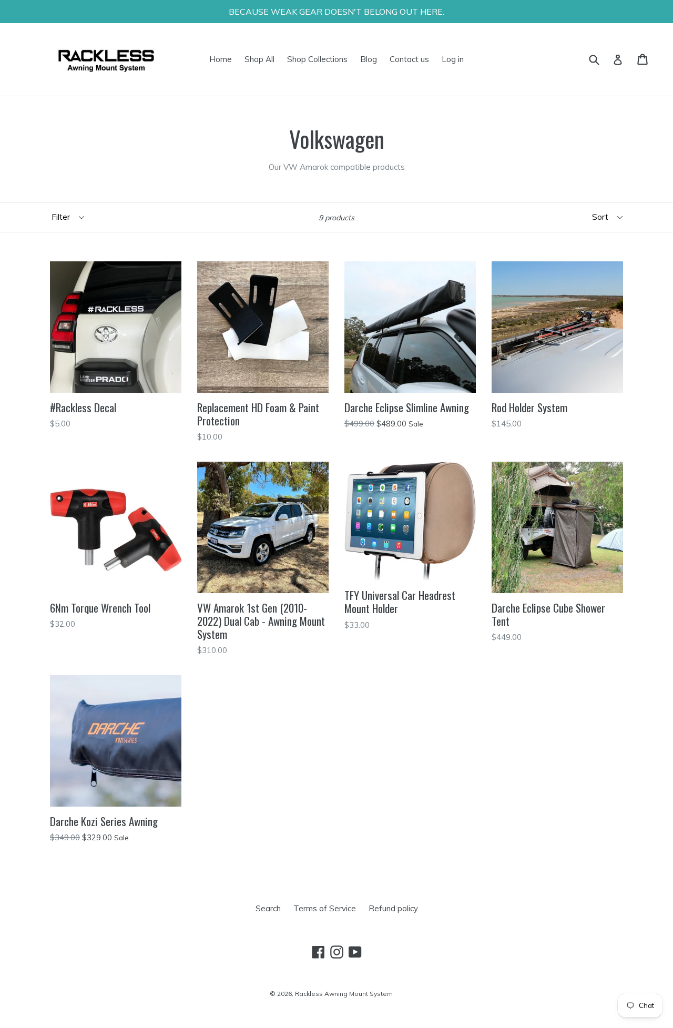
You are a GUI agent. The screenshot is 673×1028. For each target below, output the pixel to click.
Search (268, 908)
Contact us (409, 59)
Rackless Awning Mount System (344, 994)
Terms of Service (324, 908)
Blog (368, 59)
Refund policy (393, 908)
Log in (453, 59)
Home (220, 59)
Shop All (259, 59)
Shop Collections (317, 59)
